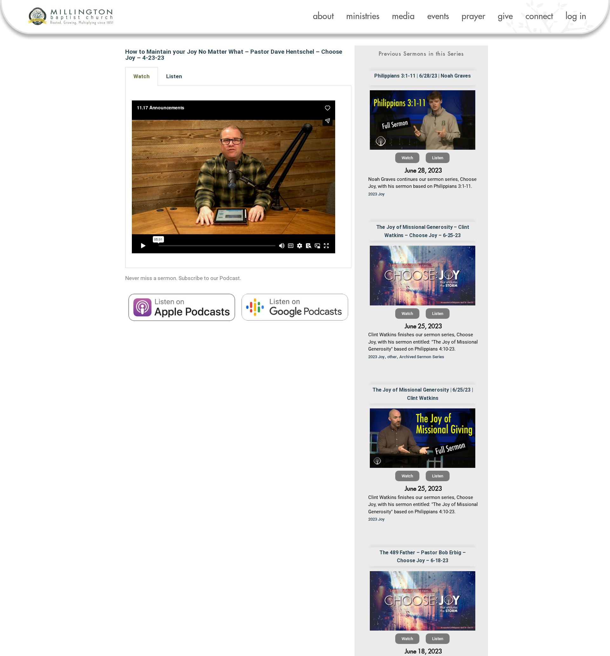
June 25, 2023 (423, 326)
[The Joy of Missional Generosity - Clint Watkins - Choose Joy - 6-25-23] (423, 275)
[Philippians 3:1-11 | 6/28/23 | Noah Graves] (423, 120)
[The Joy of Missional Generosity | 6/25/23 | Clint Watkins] (423, 438)
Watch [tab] (141, 76)
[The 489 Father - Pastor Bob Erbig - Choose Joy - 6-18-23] (423, 601)
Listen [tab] (174, 76)
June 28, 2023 (423, 170)
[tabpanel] (238, 177)
